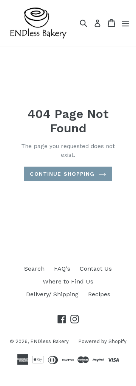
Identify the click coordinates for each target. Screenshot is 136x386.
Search (34, 268)
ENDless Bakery (49, 341)
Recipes (99, 294)
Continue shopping (62, 174)
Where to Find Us (68, 281)
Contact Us (96, 268)
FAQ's (62, 268)
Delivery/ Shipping (52, 294)
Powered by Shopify (102, 341)
